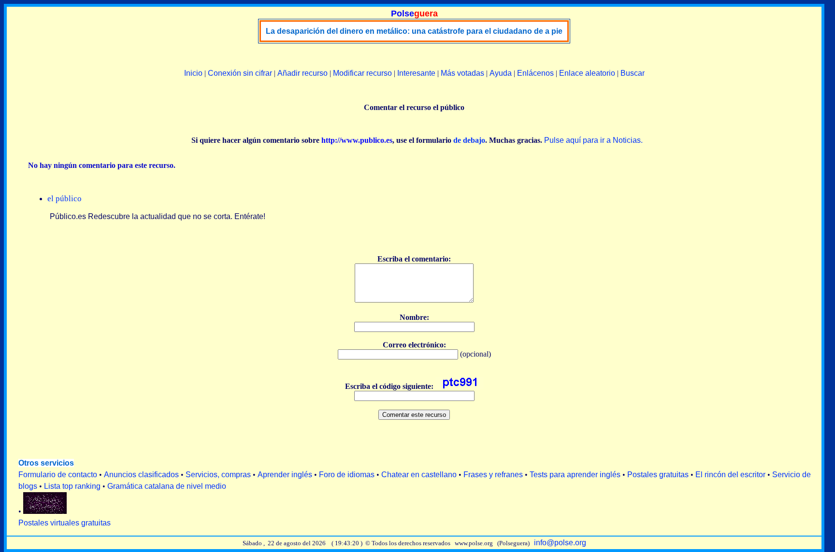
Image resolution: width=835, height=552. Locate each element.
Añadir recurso (302, 73)
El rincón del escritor (730, 474)
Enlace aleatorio (587, 73)
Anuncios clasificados (141, 474)
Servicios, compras (218, 474)
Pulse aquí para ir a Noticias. (593, 140)
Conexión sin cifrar (240, 73)
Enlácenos (535, 73)
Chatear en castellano (419, 474)
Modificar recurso (362, 73)
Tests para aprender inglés (575, 474)
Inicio (193, 73)
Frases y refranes (493, 474)
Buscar (632, 73)
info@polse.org (560, 542)
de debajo (469, 140)
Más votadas (462, 73)
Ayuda (500, 73)
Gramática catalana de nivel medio (166, 486)
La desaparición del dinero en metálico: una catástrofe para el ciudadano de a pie (414, 31)
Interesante (416, 73)
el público (64, 198)
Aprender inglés (285, 474)
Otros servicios (46, 463)
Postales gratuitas (658, 474)
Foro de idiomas (346, 474)
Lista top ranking (72, 486)
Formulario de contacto (57, 474)
